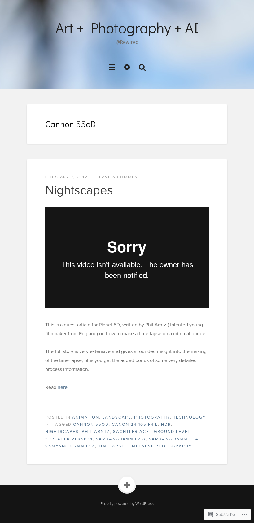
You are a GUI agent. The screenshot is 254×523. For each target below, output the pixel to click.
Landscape (116, 417)
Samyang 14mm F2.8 (121, 439)
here (63, 387)
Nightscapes (79, 190)
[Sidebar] (127, 67)
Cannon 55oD (91, 424)
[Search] (142, 67)
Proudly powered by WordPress (127, 503)
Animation (85, 417)
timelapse (111, 446)
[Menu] (112, 67)
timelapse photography (160, 446)
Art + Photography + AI (127, 27)
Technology (189, 417)
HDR (166, 424)
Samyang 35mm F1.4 (173, 439)
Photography (152, 417)
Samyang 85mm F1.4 (70, 446)
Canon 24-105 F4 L (135, 424)
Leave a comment (119, 177)
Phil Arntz (96, 431)
